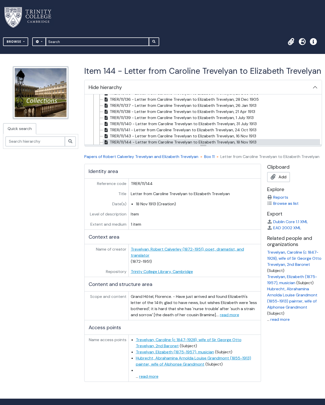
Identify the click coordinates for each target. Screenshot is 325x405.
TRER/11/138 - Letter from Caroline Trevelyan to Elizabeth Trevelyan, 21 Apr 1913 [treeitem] (182, 111)
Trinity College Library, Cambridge (162, 271)
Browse (14, 41)
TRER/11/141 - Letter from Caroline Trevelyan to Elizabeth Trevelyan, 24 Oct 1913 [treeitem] (183, 130)
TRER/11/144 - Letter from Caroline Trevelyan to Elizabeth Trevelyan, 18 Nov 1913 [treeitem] (183, 142)
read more (229, 314)
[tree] (203, 119)
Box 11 (209, 156)
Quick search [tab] (20, 128)
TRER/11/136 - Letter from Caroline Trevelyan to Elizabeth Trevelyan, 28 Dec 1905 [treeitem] (184, 99)
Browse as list (286, 203)
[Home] (31, 17)
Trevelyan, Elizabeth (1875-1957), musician (175, 352)
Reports (280, 197)
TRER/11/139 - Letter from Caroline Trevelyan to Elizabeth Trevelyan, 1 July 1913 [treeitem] (182, 117)
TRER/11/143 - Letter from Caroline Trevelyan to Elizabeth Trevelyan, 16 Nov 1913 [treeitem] (183, 136)
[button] (291, 41)
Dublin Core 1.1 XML (290, 221)
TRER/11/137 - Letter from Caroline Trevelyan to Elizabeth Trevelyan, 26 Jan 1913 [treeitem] (183, 105)
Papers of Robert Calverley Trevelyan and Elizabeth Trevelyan (141, 156)
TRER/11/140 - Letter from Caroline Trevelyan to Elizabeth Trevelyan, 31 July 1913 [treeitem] (183, 123)
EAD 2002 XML (287, 227)
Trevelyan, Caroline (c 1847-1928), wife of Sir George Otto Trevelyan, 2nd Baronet (294, 258)
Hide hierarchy (105, 87)
